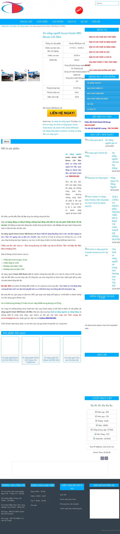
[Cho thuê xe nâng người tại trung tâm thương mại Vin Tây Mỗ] (97, 252)
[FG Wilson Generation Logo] (30, 470)
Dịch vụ (72, 21)
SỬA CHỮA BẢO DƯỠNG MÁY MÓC (102, 70)
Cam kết (63, 495)
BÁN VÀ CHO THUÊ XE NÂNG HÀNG (102, 47)
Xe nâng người (23, 26)
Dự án (84, 21)
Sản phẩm (57, 21)
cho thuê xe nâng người (63, 125)
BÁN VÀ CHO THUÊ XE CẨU (99, 52)
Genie (75, 125)
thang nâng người (52, 131)
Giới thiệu (42, 21)
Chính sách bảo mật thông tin (71, 508)
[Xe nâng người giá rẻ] (94, 140)
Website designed (106, 530)
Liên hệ (96, 21)
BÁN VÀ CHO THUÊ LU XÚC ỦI (100, 57)
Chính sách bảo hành (68, 499)
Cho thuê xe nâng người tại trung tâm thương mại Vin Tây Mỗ (115, 267)
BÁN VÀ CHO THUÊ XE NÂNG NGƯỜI (102, 42)
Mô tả (6, 142)
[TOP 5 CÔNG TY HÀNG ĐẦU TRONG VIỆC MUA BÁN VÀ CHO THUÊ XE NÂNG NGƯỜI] (97, 201)
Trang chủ (5, 26)
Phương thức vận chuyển (69, 504)
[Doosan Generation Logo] (41, 470)
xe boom (63, 131)
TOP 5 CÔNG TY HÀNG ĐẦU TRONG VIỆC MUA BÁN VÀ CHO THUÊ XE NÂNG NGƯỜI (116, 218)
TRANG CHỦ (26, 21)
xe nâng (71, 131)
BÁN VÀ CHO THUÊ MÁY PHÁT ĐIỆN (102, 37)
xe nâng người (52, 134)
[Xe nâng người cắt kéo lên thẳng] (97, 154)
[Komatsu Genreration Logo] (33, 470)
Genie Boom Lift (49, 128)
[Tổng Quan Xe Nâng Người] (96, 177)
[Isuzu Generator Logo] (49, 470)
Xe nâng (13, 26)
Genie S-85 (60, 128)
